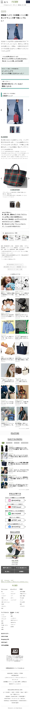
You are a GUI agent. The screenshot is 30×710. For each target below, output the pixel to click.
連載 (12, 616)
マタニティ (3, 606)
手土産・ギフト (4, 625)
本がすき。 (23, 698)
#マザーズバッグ (11, 269)
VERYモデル (13, 622)
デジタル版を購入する (21, 568)
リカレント (13, 624)
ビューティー (13, 589)
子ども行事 (22, 602)
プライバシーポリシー (20, 677)
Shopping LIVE (5, 639)
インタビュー (13, 618)
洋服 (2, 597)
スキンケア (13, 593)
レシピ (2, 614)
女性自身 (8, 696)
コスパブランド (4, 600)
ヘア (12, 595)
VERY (13, 692)
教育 (21, 604)
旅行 (2, 621)
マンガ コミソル (15, 698)
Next (28, 110)
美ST (26, 692)
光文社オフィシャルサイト (15, 683)
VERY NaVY (4, 642)
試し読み (7, 571)
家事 (2, 623)
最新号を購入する (7, 568)
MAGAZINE (10, 673)
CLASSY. (8, 692)
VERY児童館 (22, 591)
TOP (2, 580)
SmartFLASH (14, 696)
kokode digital (15, 702)
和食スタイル (17, 694)
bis (11, 694)
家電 (2, 629)
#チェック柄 (19, 269)
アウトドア (3, 618)
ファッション (3, 10)
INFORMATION (15, 675)
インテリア (3, 616)
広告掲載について (7, 681)
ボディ (12, 597)
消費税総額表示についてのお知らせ (15, 668)
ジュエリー (3, 595)
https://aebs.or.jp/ (17, 660)
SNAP (2, 604)
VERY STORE (4, 636)
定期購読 (21, 571)
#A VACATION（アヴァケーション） (15, 264)
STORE (21, 673)
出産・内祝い (22, 595)
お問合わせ (24, 681)
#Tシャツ (15, 5)
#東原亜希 (19, 266)
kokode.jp (6, 700)
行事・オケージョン (5, 602)
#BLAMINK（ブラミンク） (9, 266)
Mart (22, 692)
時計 (2, 608)
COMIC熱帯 (21, 696)
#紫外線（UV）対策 (22, 5)
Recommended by (22, 428)
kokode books (22, 700)
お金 (2, 627)
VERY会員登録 (4, 645)
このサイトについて (9, 677)
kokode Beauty (14, 700)
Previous (1, 110)
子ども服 (22, 597)
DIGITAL (16, 673)
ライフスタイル (5, 612)
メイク (12, 591)
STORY (17, 692)
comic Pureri (7, 698)
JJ (3, 692)
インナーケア (13, 600)
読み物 (12, 626)
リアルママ (22, 606)
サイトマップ (15, 679)
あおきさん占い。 (5, 633)
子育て (21, 589)
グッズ (21, 600)
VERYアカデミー (14, 620)
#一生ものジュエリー (8, 5)
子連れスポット (23, 593)
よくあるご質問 (16, 681)
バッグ (12, 580)
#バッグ (24, 266)
